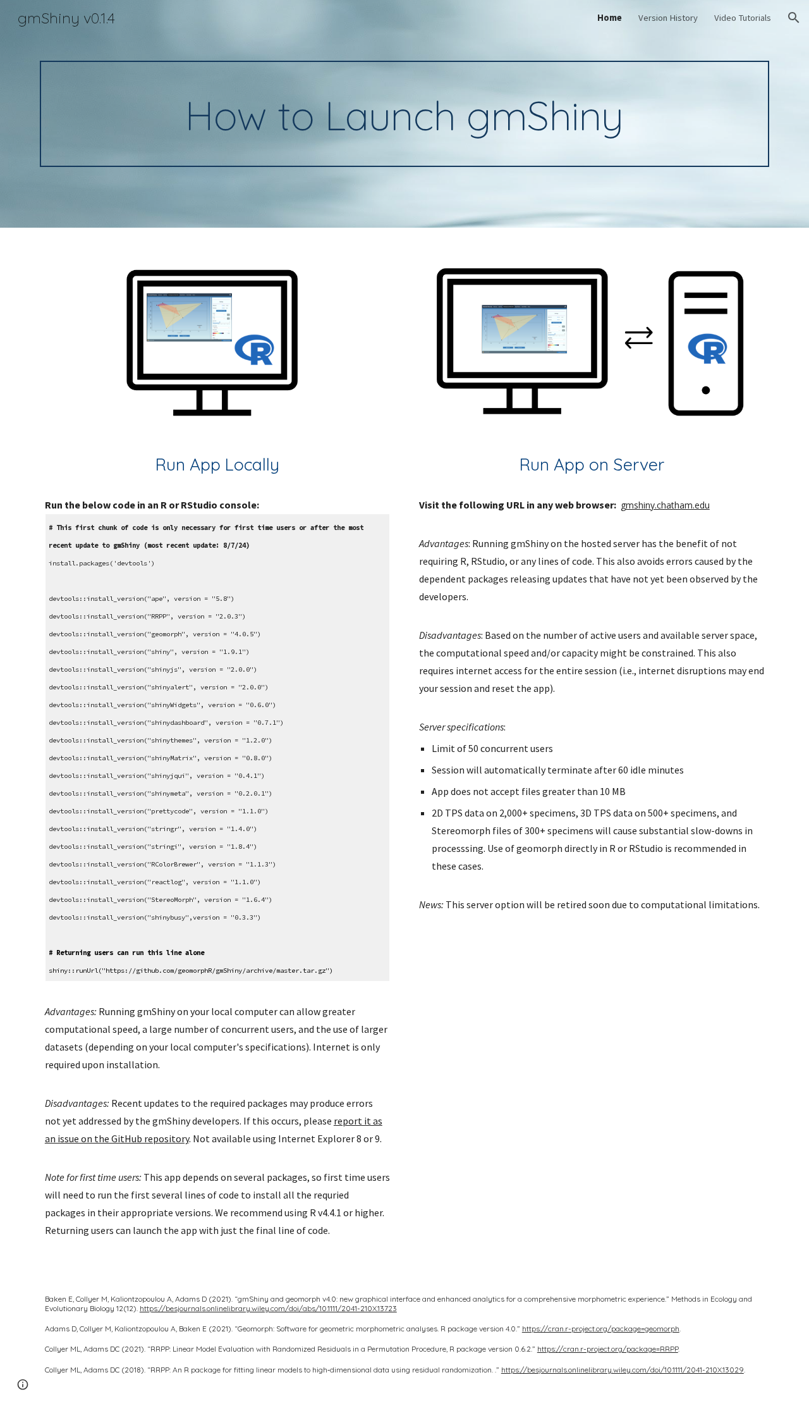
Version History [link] (668, 17)
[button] (794, 18)
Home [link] (609, 17)
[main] (404, 114)
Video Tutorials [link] (742, 17)
